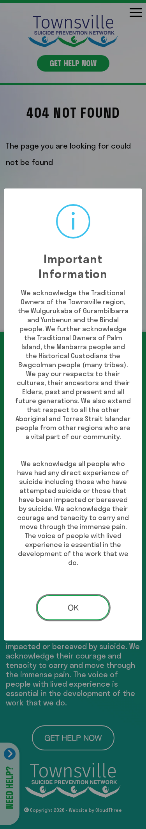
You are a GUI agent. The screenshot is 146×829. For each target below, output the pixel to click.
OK (73, 607)
